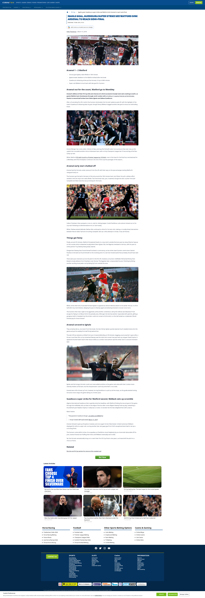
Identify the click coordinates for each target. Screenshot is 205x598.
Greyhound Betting (111, 535)
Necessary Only (173, 594)
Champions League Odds (82, 537)
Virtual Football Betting (81, 542)
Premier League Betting (81, 535)
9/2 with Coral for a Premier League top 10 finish (91, 157)
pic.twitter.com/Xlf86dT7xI (96, 416)
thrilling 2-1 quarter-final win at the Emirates (120, 96)
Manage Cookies (184, 594)
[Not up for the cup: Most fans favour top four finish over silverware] (63, 477)
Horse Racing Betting (50, 535)
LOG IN (191, 2)
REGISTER (198, 2)
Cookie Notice (98, 595)
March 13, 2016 (93, 420)
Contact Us (52, 557)
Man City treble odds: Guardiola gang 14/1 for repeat (61, 518)
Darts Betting (109, 537)
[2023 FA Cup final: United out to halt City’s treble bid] (142, 505)
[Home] (67, 12)
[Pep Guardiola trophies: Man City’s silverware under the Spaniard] (102, 505)
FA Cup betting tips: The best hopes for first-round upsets (141, 489)
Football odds (78, 532)
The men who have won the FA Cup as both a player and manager (101, 490)
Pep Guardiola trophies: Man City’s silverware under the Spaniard (101, 519)
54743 (110, 590)
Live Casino (139, 537)
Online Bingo (140, 532)
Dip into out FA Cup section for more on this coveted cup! (84, 451)
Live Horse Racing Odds (51, 540)
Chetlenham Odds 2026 (51, 532)
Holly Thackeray (71, 32)
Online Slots (140, 540)
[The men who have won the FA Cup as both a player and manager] (102, 477)
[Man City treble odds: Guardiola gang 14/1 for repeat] (63, 505)
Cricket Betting (109, 542)
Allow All (161, 594)
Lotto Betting (109, 532)
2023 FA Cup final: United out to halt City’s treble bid (139, 518)
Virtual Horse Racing (50, 542)
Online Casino (140, 535)
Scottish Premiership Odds (82, 540)
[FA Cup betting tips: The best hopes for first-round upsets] (142, 477)
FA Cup (73, 12)
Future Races (47, 537)
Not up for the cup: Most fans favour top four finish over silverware (62, 490)
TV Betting (108, 540)
